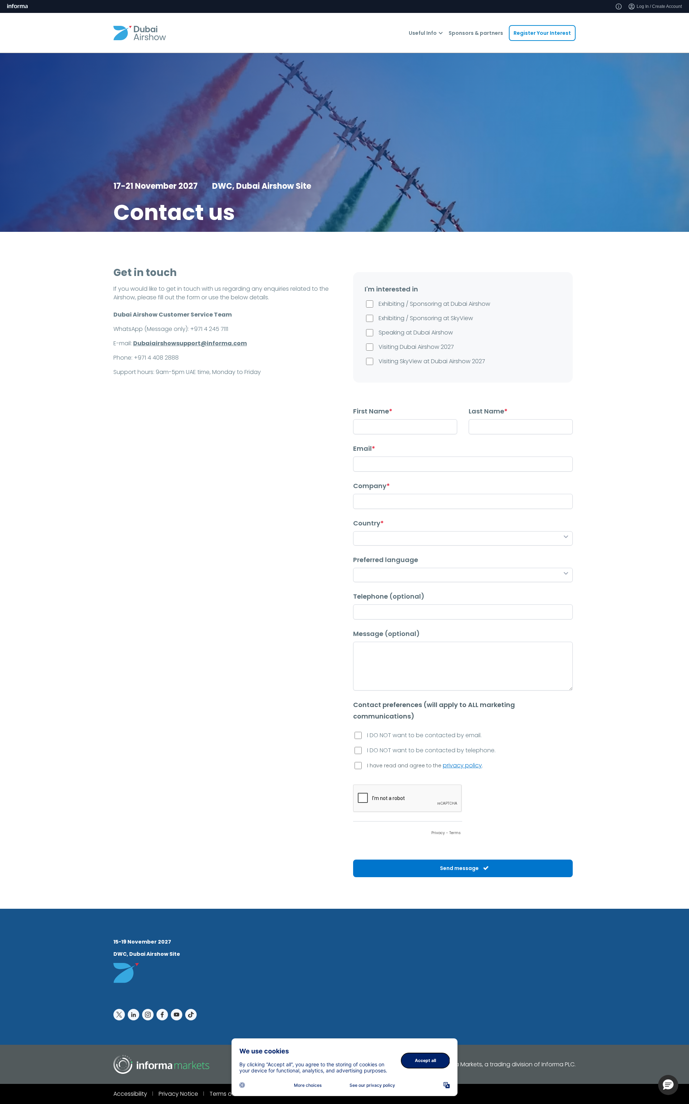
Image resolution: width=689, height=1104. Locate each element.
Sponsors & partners (476, 33)
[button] (668, 1085)
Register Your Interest (542, 33)
